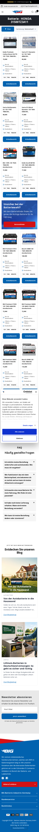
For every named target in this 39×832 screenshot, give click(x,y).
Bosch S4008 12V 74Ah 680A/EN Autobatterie (27, 251)
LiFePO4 (6, 660)
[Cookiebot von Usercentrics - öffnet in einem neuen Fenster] (24, 392)
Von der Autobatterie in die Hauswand (19, 600)
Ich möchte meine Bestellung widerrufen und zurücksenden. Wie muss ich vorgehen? (18, 465)
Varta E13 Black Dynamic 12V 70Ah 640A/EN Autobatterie (28, 109)
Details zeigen (28, 425)
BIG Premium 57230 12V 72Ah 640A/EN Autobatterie (9, 306)
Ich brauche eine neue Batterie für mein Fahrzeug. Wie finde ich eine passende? (18, 493)
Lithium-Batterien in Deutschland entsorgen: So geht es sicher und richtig (18, 665)
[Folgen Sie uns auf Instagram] (3, 778)
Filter (9, 29)
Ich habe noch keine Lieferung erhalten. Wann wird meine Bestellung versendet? (17, 505)
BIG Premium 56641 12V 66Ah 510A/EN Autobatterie (9, 362)
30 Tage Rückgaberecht (30, 6)
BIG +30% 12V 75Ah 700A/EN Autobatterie (9, 165)
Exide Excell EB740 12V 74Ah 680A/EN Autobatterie (28, 165)
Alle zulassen (19, 432)
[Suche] (33, 12)
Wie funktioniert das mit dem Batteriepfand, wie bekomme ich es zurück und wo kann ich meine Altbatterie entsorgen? (18, 479)
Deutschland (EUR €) (18, 828)
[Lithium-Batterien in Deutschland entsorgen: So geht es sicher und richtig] (19, 639)
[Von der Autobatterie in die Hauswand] (19, 575)
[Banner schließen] (36, 392)
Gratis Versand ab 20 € (11, 6)
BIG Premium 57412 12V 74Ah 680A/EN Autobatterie (9, 251)
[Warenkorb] (36, 12)
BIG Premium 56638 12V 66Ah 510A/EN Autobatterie (28, 306)
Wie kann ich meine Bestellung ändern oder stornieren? (17, 516)
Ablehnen (19, 438)
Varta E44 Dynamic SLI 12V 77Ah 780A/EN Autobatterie (9, 109)
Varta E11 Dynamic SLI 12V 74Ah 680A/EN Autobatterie (28, 54)
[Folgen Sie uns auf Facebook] (7, 778)
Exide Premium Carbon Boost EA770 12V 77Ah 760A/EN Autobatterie (10, 54)
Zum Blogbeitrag (10, 615)
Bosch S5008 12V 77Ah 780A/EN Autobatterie (27, 362)
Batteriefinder (19, 224)
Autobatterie (8, 595)
